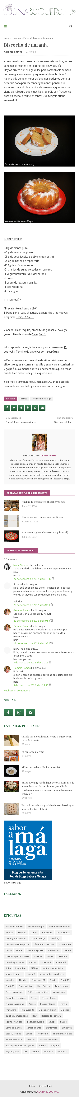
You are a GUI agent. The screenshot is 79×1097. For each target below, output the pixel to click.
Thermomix (42, 1033)
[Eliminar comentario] (53, 579)
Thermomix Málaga (21, 37)
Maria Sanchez (21, 565)
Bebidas (22, 932)
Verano (35, 1051)
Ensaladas (53, 950)
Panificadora (61, 986)
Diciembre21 (64, 944)
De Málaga (55, 938)
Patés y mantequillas (38, 992)
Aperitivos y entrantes (59, 926)
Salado (52, 1021)
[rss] (30, 712)
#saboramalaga (36, 926)
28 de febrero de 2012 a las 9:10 (31, 605)
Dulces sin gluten (35, 950)
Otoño (53, 980)
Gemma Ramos (13, 51)
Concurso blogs (37, 938)
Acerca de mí (45, 1086)
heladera (62, 956)
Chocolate (47, 932)
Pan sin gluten (26, 986)
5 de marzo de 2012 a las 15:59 (31, 685)
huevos (32, 962)
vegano (55, 1045)
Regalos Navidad (35, 1021)
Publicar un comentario (17, 690)
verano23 (62, 1051)
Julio (8, 968)
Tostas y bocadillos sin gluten (20, 1045)
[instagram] (19, 712)
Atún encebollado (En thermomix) (40, 767)
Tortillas (31, 1039)
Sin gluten (67, 1027)
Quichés (65, 1009)
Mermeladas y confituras (52, 974)
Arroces (9, 932)
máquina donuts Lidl (53, 968)
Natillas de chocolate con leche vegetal (43, 501)
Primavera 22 (27, 1009)
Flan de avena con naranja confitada (42, 517)
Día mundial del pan (44, 944)
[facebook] (8, 712)
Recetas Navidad (14, 1021)
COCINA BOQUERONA (48, 1091)
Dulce (19, 950)
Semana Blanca (14, 1027)
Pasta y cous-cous (14, 992)
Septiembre (51, 1027)
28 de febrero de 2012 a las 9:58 (31, 620)
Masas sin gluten (14, 974)
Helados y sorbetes (15, 962)
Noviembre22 (38, 980)
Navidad (10, 980)
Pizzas (34, 997)
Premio (63, 1003)
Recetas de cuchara (51, 1015)
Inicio (6, 37)
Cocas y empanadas (16, 938)
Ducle (9, 950)
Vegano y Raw (12, 1051)
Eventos (67, 950)
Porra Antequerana (32, 751)
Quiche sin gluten (47, 1009)
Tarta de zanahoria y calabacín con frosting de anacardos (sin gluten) (48, 807)
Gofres (50, 956)
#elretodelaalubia (14, 926)
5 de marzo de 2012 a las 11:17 (31, 662)
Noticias (23, 980)
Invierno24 (61, 962)
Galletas (38, 956)
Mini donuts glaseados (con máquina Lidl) (44, 532)
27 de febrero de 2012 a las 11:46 (32, 579)
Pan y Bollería (43, 986)
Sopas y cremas (13, 1033)
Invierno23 (45, 962)
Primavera (11, 1009)
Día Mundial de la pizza (17, 944)
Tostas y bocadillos (49, 1039)
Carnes (33, 932)
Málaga (35, 968)
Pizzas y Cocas (49, 997)
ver (25, 1051)
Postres (23, 398)
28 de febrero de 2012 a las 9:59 (31, 643)
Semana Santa (33, 1027)
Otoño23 (10, 986)
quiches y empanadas (17, 1015)
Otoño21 (65, 980)
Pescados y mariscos (16, 997)
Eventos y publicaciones (17, 956)
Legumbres (20, 968)
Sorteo (29, 1033)
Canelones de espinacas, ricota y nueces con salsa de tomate (46, 738)
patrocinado (59, 992)
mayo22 (31, 974)
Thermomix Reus (14, 1039)
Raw (34, 1015)
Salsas (63, 1021)
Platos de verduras (15, 1003)
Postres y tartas (47, 1003)
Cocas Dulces (63, 932)
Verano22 (48, 1051)
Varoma (43, 1045)
